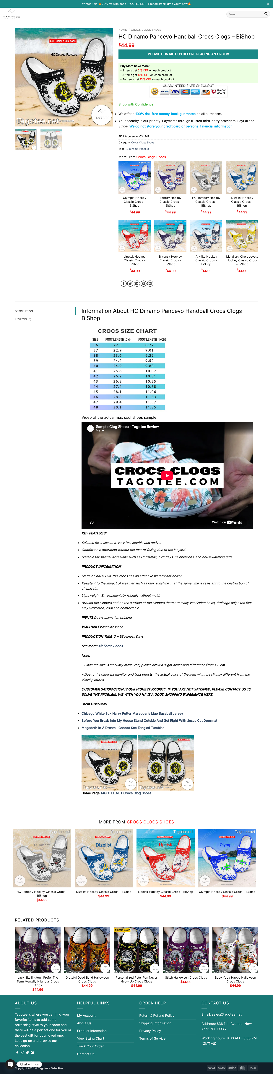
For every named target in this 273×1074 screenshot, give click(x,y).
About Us (84, 1023)
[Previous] (21, 77)
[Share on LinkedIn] (150, 283)
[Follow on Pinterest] (32, 1053)
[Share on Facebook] (124, 283)
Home (122, 29)
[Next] (106, 77)
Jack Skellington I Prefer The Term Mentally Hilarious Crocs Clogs (38, 981)
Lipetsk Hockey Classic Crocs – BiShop (134, 260)
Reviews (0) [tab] (23, 319)
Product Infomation (92, 1031)
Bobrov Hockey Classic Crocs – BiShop (170, 201)
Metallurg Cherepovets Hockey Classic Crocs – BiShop (242, 260)
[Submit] (266, 14)
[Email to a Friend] (137, 283)
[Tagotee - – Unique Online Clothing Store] (21, 14)
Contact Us (85, 1054)
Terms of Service (152, 1038)
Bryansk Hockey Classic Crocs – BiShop (170, 260)
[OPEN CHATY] (10, 1064)
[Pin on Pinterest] (144, 283)
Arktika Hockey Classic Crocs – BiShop (206, 260)
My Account (86, 1015)
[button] (20, 122)
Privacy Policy (150, 1031)
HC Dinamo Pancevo (137, 148)
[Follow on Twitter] (27, 1053)
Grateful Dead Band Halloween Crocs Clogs (87, 979)
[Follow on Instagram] (22, 1053)
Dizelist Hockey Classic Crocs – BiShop (242, 201)
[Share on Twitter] (130, 283)
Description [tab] (24, 311)
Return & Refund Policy (156, 1015)
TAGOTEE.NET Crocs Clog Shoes (125, 793)
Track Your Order (90, 1046)
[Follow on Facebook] (17, 1053)
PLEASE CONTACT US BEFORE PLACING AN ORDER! (188, 54)
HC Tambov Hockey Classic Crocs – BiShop (206, 201)
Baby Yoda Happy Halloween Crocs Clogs (235, 979)
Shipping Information (155, 1023)
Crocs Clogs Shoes (146, 29)
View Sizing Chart (90, 1038)
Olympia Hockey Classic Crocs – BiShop (134, 201)
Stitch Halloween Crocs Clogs (186, 977)
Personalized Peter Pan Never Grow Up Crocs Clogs (136, 979)
